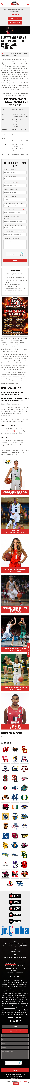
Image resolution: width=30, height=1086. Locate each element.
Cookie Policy (23, 1081)
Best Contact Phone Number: (13, 232)
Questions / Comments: (11, 238)
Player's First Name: (10, 169)
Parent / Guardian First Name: (13, 203)
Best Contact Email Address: (13, 225)
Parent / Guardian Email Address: (11, 217)
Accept (16, 1083)
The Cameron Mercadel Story (17, 908)
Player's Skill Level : (10, 196)
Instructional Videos (17, 895)
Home (4, 53)
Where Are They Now (16, 902)
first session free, (9, 1008)
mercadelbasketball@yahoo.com (11, 431)
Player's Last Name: (10, 176)
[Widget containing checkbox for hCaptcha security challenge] (15, 254)
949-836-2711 (15, 951)
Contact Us (17, 915)
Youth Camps (17, 921)
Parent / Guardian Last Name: (13, 210)
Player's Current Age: (10, 189)
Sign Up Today (15, 18)
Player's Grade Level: (10, 183)
